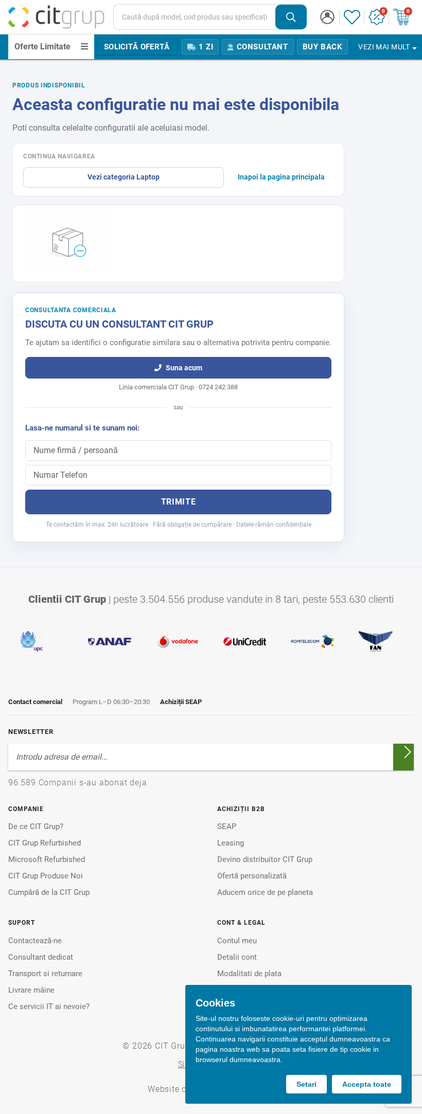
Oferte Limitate (42, 46)
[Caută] (291, 17)
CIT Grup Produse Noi (45, 876)
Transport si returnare (45, 973)
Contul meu (237, 940)
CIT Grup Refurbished (44, 843)
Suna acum (184, 368)
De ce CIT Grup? (35, 826)
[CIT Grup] (56, 17)
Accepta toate (366, 1084)
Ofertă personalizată (252, 876)
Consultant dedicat (40, 957)
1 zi (206, 46)
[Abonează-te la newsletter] (407, 752)
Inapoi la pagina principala (281, 177)
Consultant (262, 46)
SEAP (226, 826)
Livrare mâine (31, 990)
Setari (306, 1084)
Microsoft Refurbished (46, 859)
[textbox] (194, 17)
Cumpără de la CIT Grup (49, 892)
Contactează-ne (35, 940)
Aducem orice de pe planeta (265, 892)
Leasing (230, 843)
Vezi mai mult (384, 47)
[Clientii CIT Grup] (211, 641)
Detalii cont (237, 957)
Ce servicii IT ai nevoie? (49, 1006)
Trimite (178, 502)
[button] (327, 17)
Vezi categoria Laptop (123, 177)
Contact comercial (35, 702)
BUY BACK (323, 46)
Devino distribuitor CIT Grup (264, 859)
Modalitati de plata (249, 973)
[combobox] (210, 17)
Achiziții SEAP (181, 702)
